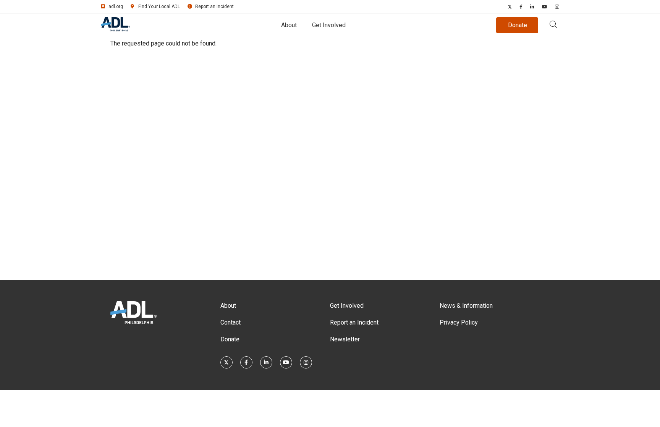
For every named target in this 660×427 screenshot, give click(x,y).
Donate (229, 339)
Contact (230, 322)
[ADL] (115, 29)
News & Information (466, 305)
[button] (553, 25)
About (289, 25)
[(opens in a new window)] (510, 6)
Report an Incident (214, 6)
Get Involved (329, 25)
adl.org (115, 6)
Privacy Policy (459, 322)
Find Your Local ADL (159, 6)
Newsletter (345, 339)
